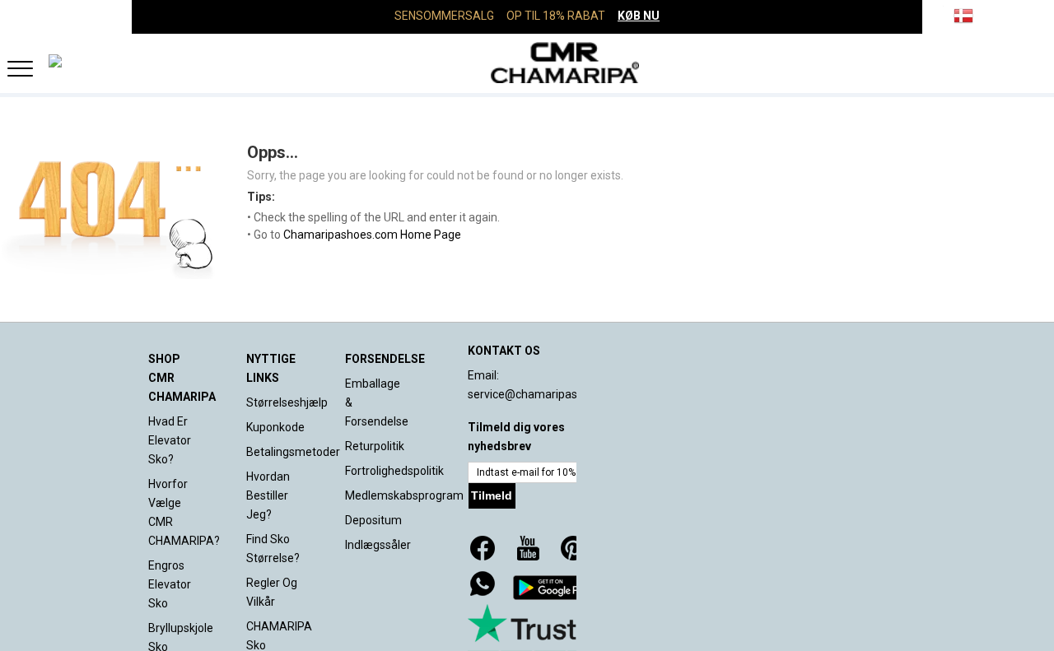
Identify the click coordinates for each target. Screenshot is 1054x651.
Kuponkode (275, 427)
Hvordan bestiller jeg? (268, 495)
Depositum (373, 520)
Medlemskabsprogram (404, 495)
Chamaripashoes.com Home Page (372, 234)
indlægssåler (378, 544)
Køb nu (639, 15)
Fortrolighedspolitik (394, 470)
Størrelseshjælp (287, 402)
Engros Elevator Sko (169, 584)
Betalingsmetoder (293, 451)
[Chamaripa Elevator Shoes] (527, 62)
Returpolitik (374, 446)
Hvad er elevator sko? (169, 440)
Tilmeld (491, 495)
